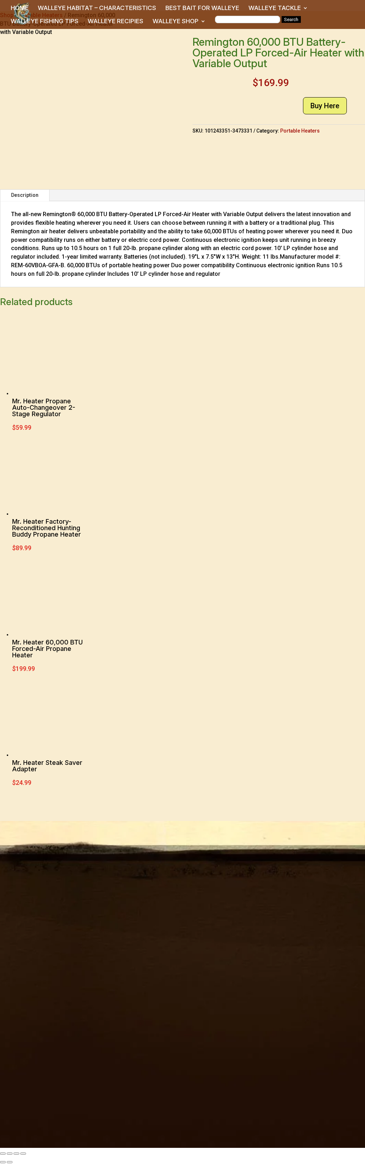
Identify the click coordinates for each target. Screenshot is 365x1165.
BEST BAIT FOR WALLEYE (202, 8)
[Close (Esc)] (23, 1153)
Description (24, 195)
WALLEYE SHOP (176, 22)
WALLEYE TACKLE (274, 8)
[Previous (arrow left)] (3, 1162)
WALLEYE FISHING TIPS (44, 22)
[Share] (16, 1153)
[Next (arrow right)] (9, 1162)
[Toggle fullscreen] (9, 1153)
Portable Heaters (300, 131)
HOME (20, 8)
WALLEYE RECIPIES (115, 22)
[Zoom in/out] (3, 1153)
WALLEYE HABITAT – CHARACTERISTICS (97, 8)
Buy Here (324, 105)
